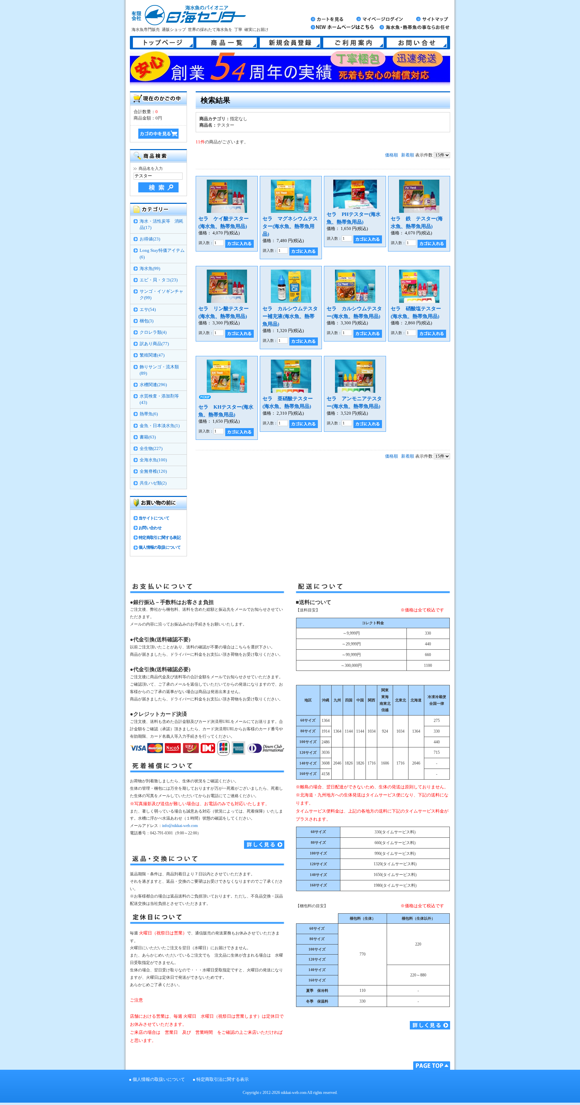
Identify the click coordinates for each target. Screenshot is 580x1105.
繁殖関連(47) (152, 355)
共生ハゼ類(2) (153, 483)
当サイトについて (154, 518)
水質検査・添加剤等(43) (159, 399)
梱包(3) (146, 321)
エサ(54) (148, 309)
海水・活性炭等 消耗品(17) (161, 224)
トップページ (163, 43)
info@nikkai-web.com (180, 825)
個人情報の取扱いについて (159, 1079)
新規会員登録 (290, 43)
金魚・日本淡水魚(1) (160, 425)
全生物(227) (151, 448)
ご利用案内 (353, 43)
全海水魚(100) (153, 460)
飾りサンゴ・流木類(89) (159, 370)
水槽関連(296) (153, 384)
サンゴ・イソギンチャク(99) (161, 294)
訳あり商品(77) (154, 343)
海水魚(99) (150, 268)
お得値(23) (150, 239)
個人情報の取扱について (160, 547)
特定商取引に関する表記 (160, 537)
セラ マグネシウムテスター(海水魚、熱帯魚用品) (290, 226)
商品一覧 (226, 43)
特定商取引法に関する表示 (222, 1079)
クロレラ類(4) (153, 332)
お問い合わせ (150, 527)
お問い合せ (417, 43)
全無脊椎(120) (153, 471)
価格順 (391, 155)
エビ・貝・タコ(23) (159, 280)
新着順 (407, 155)
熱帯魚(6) (149, 414)
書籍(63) (148, 437)
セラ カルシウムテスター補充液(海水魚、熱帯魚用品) (290, 316)
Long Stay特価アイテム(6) (162, 253)
